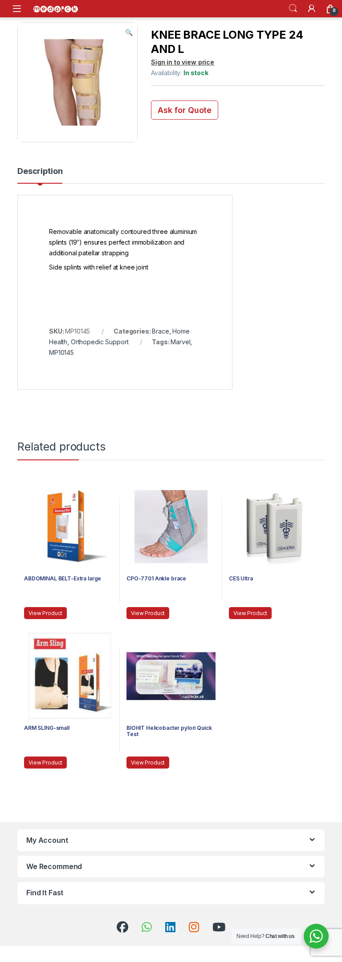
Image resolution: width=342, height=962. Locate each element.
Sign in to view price (182, 62)
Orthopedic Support (99, 342)
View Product (45, 613)
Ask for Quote (185, 110)
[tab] (39, 175)
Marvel (180, 342)
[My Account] (312, 8)
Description (39, 171)
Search (293, 8)
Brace (160, 331)
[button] (129, 32)
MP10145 (61, 352)
